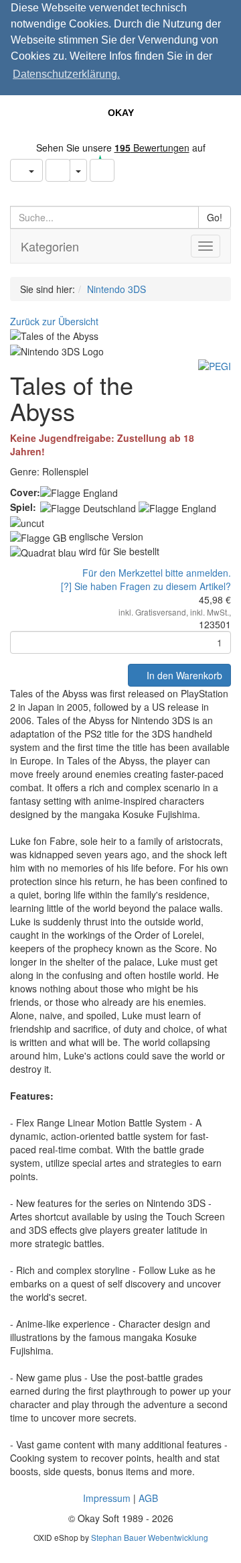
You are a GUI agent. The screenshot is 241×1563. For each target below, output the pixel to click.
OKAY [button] (121, 112)
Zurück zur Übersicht (54, 321)
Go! (214, 217)
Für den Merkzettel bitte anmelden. (156, 572)
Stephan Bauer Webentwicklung (149, 1537)
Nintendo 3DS (116, 289)
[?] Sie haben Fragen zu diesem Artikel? (146, 586)
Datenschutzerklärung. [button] (66, 74)
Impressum (107, 1498)
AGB (148, 1498)
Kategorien (50, 246)
